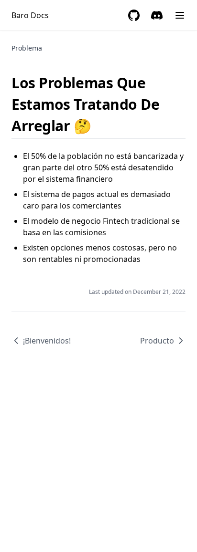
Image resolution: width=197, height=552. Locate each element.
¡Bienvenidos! (47, 340)
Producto (157, 340)
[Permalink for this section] (99, 125)
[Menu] (179, 15)
